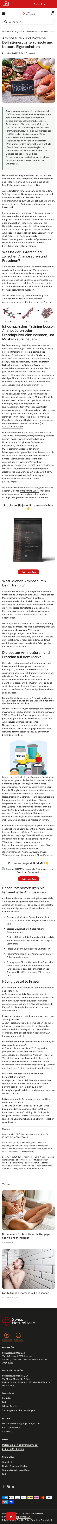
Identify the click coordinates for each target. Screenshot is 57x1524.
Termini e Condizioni (41, 1520)
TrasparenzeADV (22, 1516)
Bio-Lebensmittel (11, 1427)
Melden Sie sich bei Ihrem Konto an (20, 1444)
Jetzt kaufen (28, 572)
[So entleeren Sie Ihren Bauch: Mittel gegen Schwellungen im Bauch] (28, 1210)
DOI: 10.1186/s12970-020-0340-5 (25, 1135)
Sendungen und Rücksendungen (18, 1410)
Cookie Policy (24, 1520)
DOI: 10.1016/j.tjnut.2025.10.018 (20, 1168)
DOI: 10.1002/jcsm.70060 (13, 1151)
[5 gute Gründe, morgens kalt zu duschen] (28, 1269)
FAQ (4, 1402)
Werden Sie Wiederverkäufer (16, 1470)
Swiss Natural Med (33, 1513)
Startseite (6, 31)
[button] (52, 13)
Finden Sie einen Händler (14, 1466)
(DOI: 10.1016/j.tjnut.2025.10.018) (38, 465)
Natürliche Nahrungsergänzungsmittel (21, 1423)
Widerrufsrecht (9, 1406)
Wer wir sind (8, 1462)
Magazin (17, 31)
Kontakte (6, 1398)
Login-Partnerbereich (13, 1448)
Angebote (7, 1431)
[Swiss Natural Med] (28, 13)
